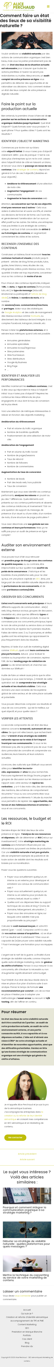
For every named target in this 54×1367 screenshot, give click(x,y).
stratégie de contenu (27, 169)
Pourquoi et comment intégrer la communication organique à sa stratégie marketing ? (24, 1210)
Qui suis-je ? (27, 1313)
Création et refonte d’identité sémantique (27, 1317)
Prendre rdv (27, 1346)
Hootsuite (35, 316)
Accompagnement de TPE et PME (27, 1320)
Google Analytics (13, 312)
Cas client (27, 1339)
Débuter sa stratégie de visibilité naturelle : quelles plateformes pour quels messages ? (26, 1243)
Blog (27, 1342)
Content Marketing (27, 1324)
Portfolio (27, 1335)
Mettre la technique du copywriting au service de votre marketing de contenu (26, 1277)
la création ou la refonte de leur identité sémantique (23, 1116)
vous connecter (23, 1295)
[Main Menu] (48, 6)
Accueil (27, 1310)
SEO (38, 579)
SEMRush (14, 650)
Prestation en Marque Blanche (27, 1332)
